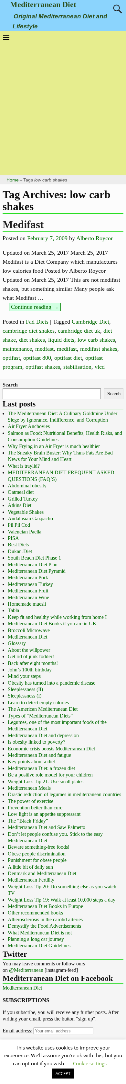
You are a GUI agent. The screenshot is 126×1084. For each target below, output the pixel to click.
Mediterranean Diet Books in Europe (45, 906)
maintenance (17, 349)
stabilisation (77, 367)
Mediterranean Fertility (31, 880)
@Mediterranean (26, 970)
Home (12, 179)
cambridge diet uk (79, 330)
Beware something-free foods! (38, 847)
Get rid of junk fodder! (31, 656)
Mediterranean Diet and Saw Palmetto (46, 827)
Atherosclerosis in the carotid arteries (45, 919)
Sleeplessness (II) (25, 689)
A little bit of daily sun (30, 867)
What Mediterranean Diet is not (40, 932)
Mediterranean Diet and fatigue (39, 755)
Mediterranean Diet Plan (33, 564)
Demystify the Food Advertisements (44, 926)
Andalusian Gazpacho (30, 518)
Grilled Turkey (23, 499)
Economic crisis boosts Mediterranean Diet (51, 748)
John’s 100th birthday (30, 669)
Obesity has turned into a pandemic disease (51, 683)
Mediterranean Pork (28, 577)
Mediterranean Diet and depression (43, 735)
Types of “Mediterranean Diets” (40, 715)
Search (10, 384)
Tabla (13, 610)
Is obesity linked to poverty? (36, 742)
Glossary (17, 643)
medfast (44, 349)
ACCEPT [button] (63, 1073)
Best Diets (18, 544)
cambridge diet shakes (29, 330)
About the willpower (29, 650)
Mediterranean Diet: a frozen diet (41, 768)
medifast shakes (98, 349)
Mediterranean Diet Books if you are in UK (52, 623)
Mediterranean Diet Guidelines (39, 945)
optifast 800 (37, 358)
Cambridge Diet (90, 321)
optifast (11, 358)
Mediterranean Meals (29, 788)
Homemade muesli (27, 604)
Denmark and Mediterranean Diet (42, 873)
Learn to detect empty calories (38, 702)
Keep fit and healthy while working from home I (57, 617)
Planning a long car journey (36, 939)
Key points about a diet (31, 761)
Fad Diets (37, 321)
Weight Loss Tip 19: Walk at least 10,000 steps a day (61, 900)
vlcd (100, 367)
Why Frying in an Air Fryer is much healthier (54, 446)
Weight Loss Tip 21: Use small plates (45, 781)
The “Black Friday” (28, 821)
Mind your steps (24, 676)
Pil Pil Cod (19, 525)
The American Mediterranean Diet (43, 709)
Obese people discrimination (37, 853)
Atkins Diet (19, 505)
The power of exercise (30, 801)
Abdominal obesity (27, 485)
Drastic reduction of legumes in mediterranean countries (64, 794)
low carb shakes (96, 340)
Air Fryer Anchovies (29, 426)
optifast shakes (43, 367)
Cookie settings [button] (90, 1063)
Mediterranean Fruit (28, 590)
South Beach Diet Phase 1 (34, 558)
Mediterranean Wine (28, 597)
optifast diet (68, 358)
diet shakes (32, 340)
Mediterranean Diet (43, 4)
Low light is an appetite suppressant (44, 814)
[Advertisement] (63, 107)
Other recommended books (35, 912)
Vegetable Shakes (26, 512)
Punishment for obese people (37, 860)
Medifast (23, 224)
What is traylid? (24, 466)
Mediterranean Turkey (30, 584)
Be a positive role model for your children (50, 774)
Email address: (18, 1030)
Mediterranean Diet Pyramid (37, 571)
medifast (67, 349)
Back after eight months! (33, 663)
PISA (13, 538)
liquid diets (61, 340)
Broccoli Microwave (29, 630)
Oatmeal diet (21, 492)
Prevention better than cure (35, 807)
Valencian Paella (24, 531)
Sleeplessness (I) (24, 695)
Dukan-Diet (20, 551)
